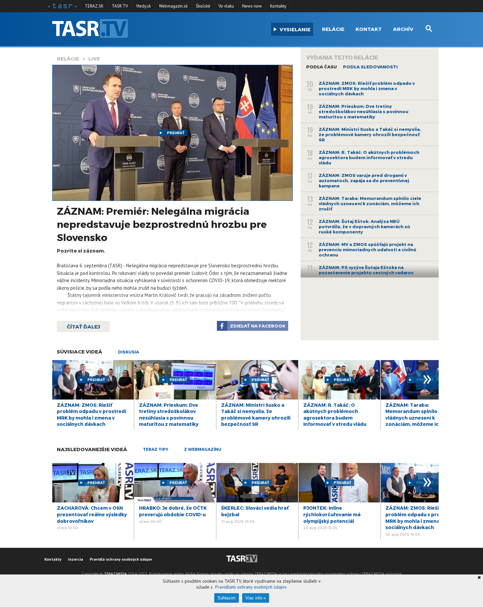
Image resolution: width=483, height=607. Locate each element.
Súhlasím (227, 597)
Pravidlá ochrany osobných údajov (121, 559)
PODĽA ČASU (321, 66)
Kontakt (369, 29)
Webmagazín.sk (173, 6)
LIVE (94, 58)
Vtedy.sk (143, 6)
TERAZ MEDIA (115, 573)
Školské (203, 6)
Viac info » (255, 597)
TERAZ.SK (94, 6)
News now (252, 6)
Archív (403, 29)
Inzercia (75, 559)
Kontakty (278, 6)
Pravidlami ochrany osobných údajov (251, 587)
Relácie (333, 29)
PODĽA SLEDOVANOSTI (370, 66)
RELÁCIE (68, 58)
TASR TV (120, 6)
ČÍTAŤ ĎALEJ (83, 326)
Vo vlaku (226, 6)
